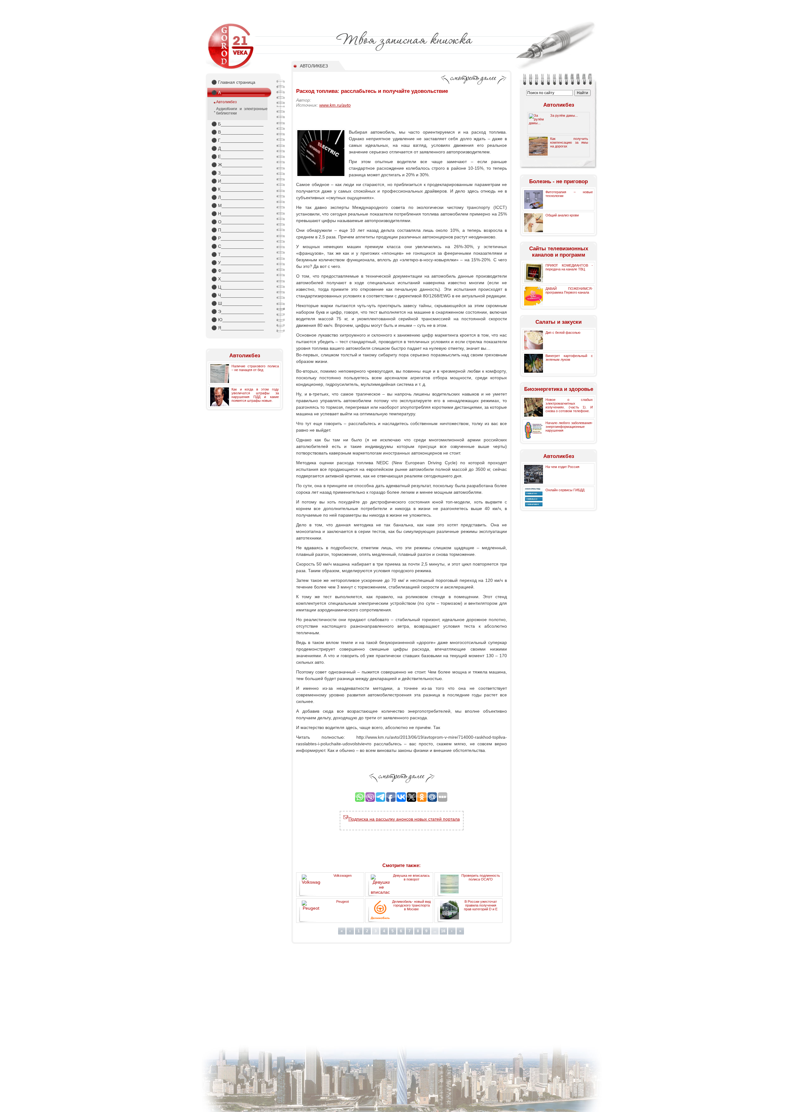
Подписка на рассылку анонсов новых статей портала (404, 819)
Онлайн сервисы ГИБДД (564, 490)
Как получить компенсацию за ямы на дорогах (569, 142)
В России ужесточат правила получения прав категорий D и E (480, 905)
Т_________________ (237, 254)
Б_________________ (237, 123)
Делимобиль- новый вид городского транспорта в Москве (411, 905)
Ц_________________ (237, 287)
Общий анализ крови (562, 215)
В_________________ (237, 132)
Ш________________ (236, 303)
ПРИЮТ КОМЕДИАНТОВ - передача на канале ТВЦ (569, 267)
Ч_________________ (237, 295)
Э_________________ (237, 311)
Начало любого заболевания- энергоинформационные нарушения (569, 426)
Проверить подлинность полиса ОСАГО (480, 877)
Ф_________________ (237, 270)
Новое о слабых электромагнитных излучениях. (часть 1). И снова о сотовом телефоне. (569, 405)
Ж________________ (236, 164)
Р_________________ (237, 238)
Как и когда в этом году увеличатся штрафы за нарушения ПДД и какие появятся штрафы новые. (255, 394)
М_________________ (237, 205)
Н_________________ (237, 213)
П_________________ (237, 229)
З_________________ (237, 172)
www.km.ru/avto (335, 105)
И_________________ (237, 181)
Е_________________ (237, 156)
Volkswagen (342, 875)
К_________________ (237, 189)
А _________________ (238, 92)
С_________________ (237, 246)
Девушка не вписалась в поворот (411, 877)
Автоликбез (226, 102)
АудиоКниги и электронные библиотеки (242, 111)
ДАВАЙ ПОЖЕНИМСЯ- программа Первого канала (569, 290)
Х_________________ (237, 278)
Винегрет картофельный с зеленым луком (569, 357)
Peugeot (342, 901)
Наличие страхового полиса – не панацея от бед (255, 368)
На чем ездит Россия (562, 467)
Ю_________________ (238, 319)
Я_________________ (237, 327)
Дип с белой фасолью (562, 332)
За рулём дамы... (564, 115)
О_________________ (237, 221)
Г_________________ (237, 140)
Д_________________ (237, 148)
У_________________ (237, 262)
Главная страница (233, 82)
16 (443, 931)
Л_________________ (237, 197)
